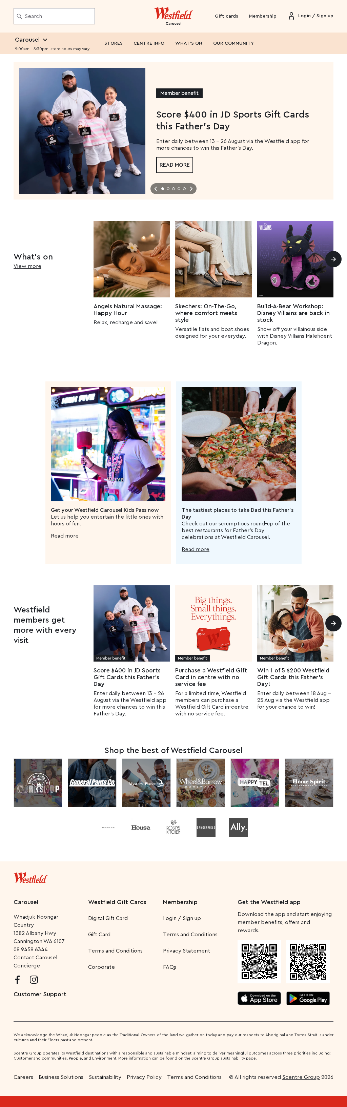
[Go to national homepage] (30, 876)
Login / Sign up (182, 918)
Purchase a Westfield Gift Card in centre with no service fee (211, 677)
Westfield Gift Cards (117, 902)
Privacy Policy (144, 1077)
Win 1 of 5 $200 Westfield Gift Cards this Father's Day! (293, 677)
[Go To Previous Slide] (155, 188)
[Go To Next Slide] (191, 188)
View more (27, 266)
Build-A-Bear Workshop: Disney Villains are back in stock (293, 313)
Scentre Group (301, 1077)
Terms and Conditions (115, 951)
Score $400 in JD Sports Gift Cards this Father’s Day (127, 677)
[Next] (333, 259)
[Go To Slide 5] (184, 188)
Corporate (101, 967)
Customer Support (40, 994)
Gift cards (226, 16)
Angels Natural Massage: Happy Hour (128, 309)
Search (33, 16)
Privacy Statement (186, 951)
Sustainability (105, 1077)
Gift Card (99, 934)
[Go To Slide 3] (173, 188)
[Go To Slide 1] (162, 188)
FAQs (169, 967)
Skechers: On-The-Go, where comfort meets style (206, 313)
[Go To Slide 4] (179, 188)
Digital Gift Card (108, 918)
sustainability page (238, 1058)
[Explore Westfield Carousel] (173, 16)
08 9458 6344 (31, 949)
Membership (263, 16)
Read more (175, 165)
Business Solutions (61, 1077)
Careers (23, 1077)
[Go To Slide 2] (168, 188)
